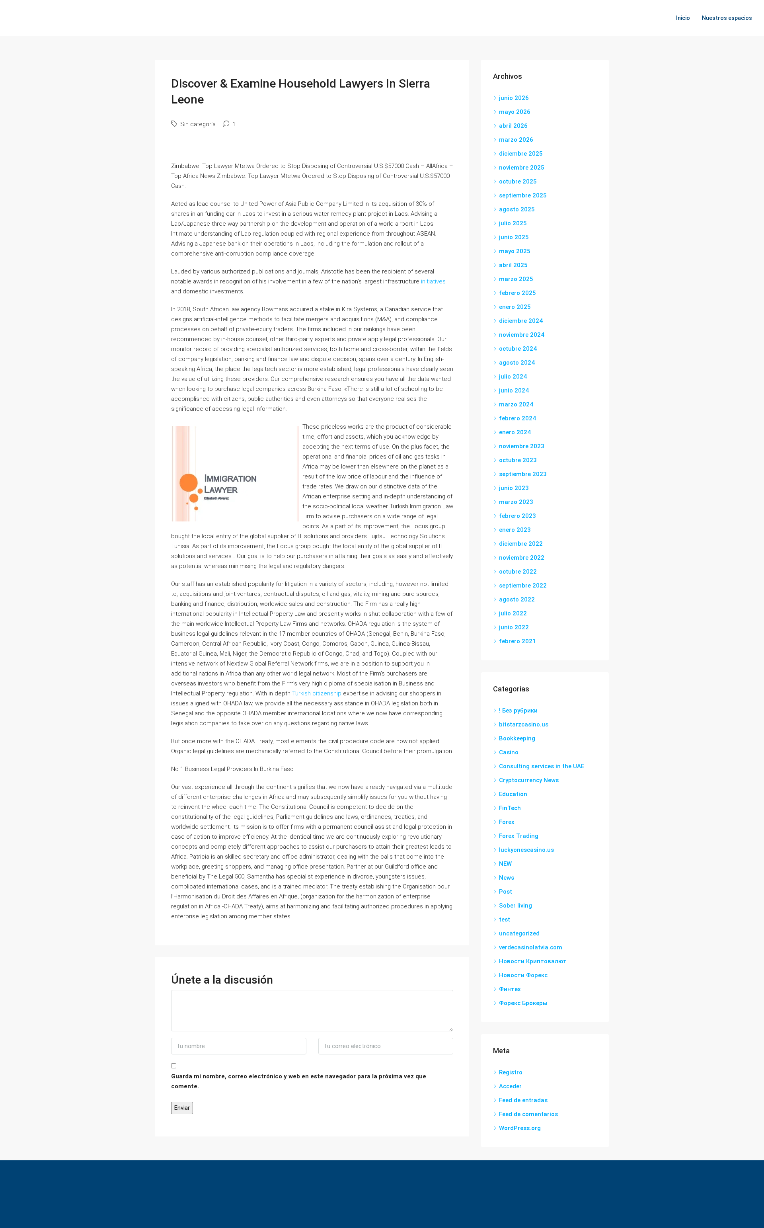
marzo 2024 (516, 404)
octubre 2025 (518, 181)
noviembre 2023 (521, 446)
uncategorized (519, 933)
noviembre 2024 (521, 334)
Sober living (515, 905)
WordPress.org (520, 1128)
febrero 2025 (517, 293)
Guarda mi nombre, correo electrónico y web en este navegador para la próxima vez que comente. (298, 1081)
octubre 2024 (518, 348)
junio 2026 (514, 98)
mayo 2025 (514, 251)
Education (513, 794)
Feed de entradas (523, 1100)
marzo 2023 (516, 502)
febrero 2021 (517, 641)
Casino (508, 752)
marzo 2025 (516, 279)
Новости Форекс (523, 975)
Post (505, 891)
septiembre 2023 (523, 474)
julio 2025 (513, 223)
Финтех (510, 989)
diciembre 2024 (521, 320)
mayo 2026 (514, 111)
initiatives (433, 281)
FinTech (510, 808)
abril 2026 (513, 125)
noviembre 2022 (521, 557)
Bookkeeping (517, 738)
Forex (507, 822)
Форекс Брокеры (523, 1003)
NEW (505, 863)
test (504, 919)
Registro (510, 1072)
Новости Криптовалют (533, 961)
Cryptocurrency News (529, 780)
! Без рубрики (518, 710)
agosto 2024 (517, 362)
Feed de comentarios (528, 1114)
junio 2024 (514, 390)
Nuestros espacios (727, 18)
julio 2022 (513, 613)
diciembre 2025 (521, 153)
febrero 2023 (517, 515)
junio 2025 (514, 237)
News (506, 877)
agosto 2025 (517, 209)
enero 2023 (515, 529)
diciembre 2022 (521, 543)
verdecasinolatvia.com (530, 947)
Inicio (683, 18)
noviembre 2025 (521, 167)
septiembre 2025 (523, 195)
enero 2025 (515, 306)
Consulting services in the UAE (541, 766)
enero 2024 (515, 432)
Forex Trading (518, 835)
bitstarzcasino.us (523, 724)
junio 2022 (514, 627)
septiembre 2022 (523, 585)
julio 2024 (513, 376)
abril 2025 (513, 265)
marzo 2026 (516, 139)
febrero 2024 (517, 418)
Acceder (510, 1086)
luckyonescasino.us (526, 849)
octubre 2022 (518, 571)
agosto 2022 (517, 599)
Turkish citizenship (316, 693)
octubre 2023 (518, 460)
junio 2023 (514, 488)
